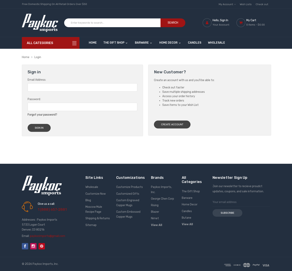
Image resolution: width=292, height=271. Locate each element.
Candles (194, 42)
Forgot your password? (42, 114)
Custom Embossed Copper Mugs (128, 214)
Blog (88, 200)
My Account (226, 4)
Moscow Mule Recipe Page (93, 209)
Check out (262, 4)
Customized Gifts (127, 193)
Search (173, 22)
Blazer (155, 212)
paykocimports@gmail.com (47, 236)
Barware (142, 42)
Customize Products (129, 187)
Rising (155, 205)
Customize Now (95, 193)
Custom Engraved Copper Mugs (127, 203)
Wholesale (216, 42)
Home (93, 42)
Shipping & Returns (97, 218)
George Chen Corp (162, 198)
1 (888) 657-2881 (52, 209)
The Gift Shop (114, 42)
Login (37, 57)
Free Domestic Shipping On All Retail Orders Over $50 (54, 4)
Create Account (172, 124)
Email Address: (37, 79)
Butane (186, 217)
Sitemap (91, 225)
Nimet (155, 218)
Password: (34, 99)
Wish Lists (246, 4)
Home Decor (168, 42)
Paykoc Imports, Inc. (161, 189)
